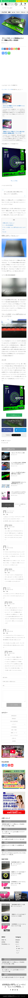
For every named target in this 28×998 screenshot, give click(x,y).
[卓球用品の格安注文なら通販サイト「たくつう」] (9, 5)
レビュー (9, 440)
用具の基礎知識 (14, 721)
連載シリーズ (14, 732)
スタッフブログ (14, 735)
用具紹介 (14, 718)
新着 (9, 12)
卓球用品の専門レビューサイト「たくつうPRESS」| (14, 985)
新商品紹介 (14, 715)
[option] (7, 896)
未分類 (14, 741)
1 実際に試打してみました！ (8, 223)
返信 (4, 514)
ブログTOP (4, 12)
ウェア (17, 952)
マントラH (4, 89)
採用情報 (3, 942)
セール (13, 12)
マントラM (10, 89)
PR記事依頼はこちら (6, 944)
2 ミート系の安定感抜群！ (8, 225)
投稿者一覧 (4, 939)
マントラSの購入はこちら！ (14, 415)
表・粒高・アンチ (19, 948)
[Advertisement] (14, 70)
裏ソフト (5, 440)
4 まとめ (4, 231)
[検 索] (25, 8)
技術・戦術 (14, 729)
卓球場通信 (14, 727)
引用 (7, 514)
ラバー (18, 12)
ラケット (23, 12)
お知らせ (14, 738)
